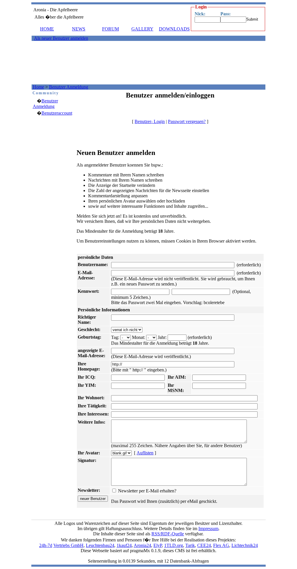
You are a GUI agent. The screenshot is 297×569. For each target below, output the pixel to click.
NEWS (78, 28)
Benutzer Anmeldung (68, 86)
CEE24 (204, 545)
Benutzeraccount (56, 113)
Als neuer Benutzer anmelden (61, 38)
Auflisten (145, 452)
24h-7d (45, 545)
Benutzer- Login (150, 121)
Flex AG (221, 545)
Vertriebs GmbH (68, 545)
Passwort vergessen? (187, 121)
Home (38, 86)
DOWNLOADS (174, 28)
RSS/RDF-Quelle (167, 533)
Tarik (190, 545)
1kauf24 (124, 545)
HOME (47, 28)
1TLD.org (173, 545)
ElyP (157, 545)
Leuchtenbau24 (100, 545)
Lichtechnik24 (244, 545)
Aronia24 (142, 545)
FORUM (110, 28)
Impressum (208, 528)
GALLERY (142, 28)
